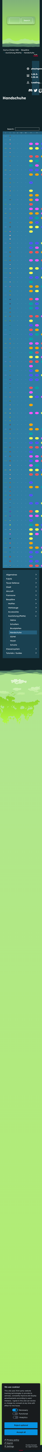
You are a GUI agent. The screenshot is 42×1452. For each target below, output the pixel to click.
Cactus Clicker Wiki (11, 50)
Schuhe (13, 645)
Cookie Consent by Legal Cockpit (32, 1446)
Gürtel (13, 636)
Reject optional (21, 1425)
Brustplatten (15, 628)
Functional (23, 1414)
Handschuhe (29, 53)
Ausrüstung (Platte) (13, 53)
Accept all (21, 1432)
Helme (13, 620)
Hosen (13, 641)
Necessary (23, 1410)
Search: (10, 129)
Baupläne (25, 50)
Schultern (14, 624)
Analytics (23, 1417)
